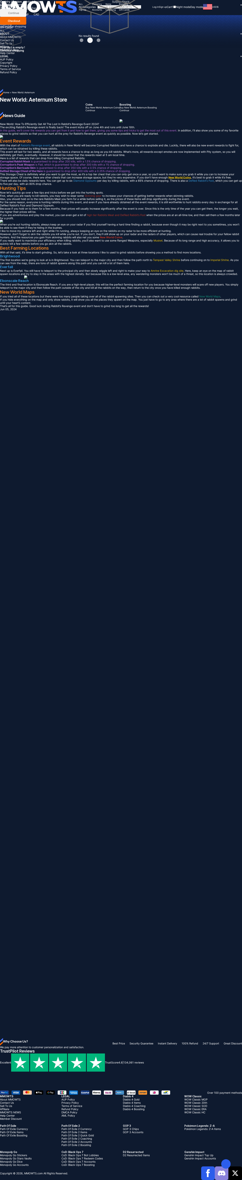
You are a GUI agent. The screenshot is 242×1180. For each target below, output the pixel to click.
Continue (13, 13)
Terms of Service (10, 69)
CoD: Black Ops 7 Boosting (78, 1164)
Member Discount (11, 1118)
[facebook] (208, 1173)
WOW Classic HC (194, 1112)
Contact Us (7, 1102)
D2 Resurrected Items (136, 1155)
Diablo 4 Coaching (134, 1105)
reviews (133, 1062)
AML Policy (68, 1115)
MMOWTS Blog (9, 49)
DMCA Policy (69, 1112)
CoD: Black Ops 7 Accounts (78, 1161)
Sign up (163, 6)
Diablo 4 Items (132, 1102)
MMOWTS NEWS (10, 1112)
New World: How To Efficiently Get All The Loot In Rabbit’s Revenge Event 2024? (49, 124)
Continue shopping (14, 26)
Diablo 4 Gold (131, 1099)
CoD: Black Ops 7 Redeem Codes (82, 1158)
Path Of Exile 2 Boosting (76, 1145)
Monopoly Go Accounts (14, 1164)
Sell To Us (6, 43)
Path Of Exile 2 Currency (76, 1129)
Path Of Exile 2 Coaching (76, 1138)
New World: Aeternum (23, 92)
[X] (235, 1173)
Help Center (7, 53)
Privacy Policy (8, 65)
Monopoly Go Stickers (13, 1155)
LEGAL (121, 56)
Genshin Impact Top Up (198, 1155)
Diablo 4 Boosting (134, 1109)
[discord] (221, 1173)
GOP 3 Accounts (133, 1132)
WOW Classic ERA (195, 1109)
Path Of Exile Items (11, 1132)
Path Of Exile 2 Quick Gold (77, 1135)
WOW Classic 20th (195, 1102)
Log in (155, 6)
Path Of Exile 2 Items (74, 1132)
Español (36, 8)
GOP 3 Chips (131, 1129)
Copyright (6, 62)
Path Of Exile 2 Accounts (76, 1141)
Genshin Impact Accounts (200, 1158)
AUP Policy (6, 59)
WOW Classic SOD (195, 1105)
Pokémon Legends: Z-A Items (202, 1129)
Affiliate (4, 46)
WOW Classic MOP (196, 1099)
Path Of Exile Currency (14, 1129)
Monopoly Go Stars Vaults (16, 1158)
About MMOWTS (10, 1099)
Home (6, 92)
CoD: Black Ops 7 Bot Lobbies (80, 1155)
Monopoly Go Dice (11, 1161)
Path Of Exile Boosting (13, 1135)
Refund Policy (8, 72)
